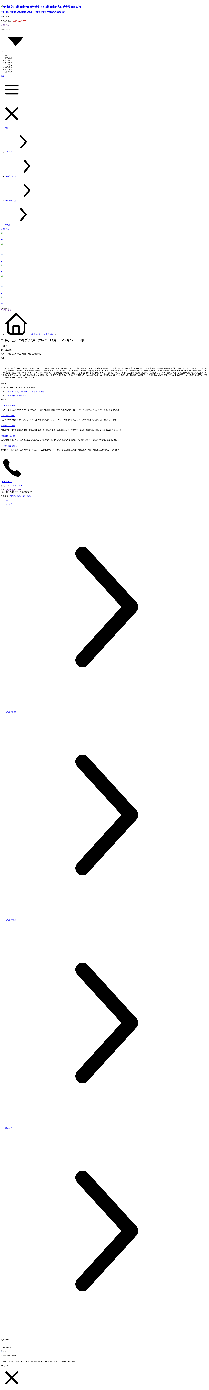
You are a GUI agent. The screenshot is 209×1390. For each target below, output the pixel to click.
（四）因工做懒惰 (8, 416)
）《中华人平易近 (8, 406)
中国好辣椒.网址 (16, 496)
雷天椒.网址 (27, 496)
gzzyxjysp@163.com (13, 490)
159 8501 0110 (17, 486)
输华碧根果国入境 (8, 436)
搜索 (2, 76)
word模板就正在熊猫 (9, 446)
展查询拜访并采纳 (8, 426)
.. (2, 238)
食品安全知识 (49, 334)
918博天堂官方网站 (34, 334)
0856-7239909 (7, 482)
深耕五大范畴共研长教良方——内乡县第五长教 (26, 392)
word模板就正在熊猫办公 (17, 396)
